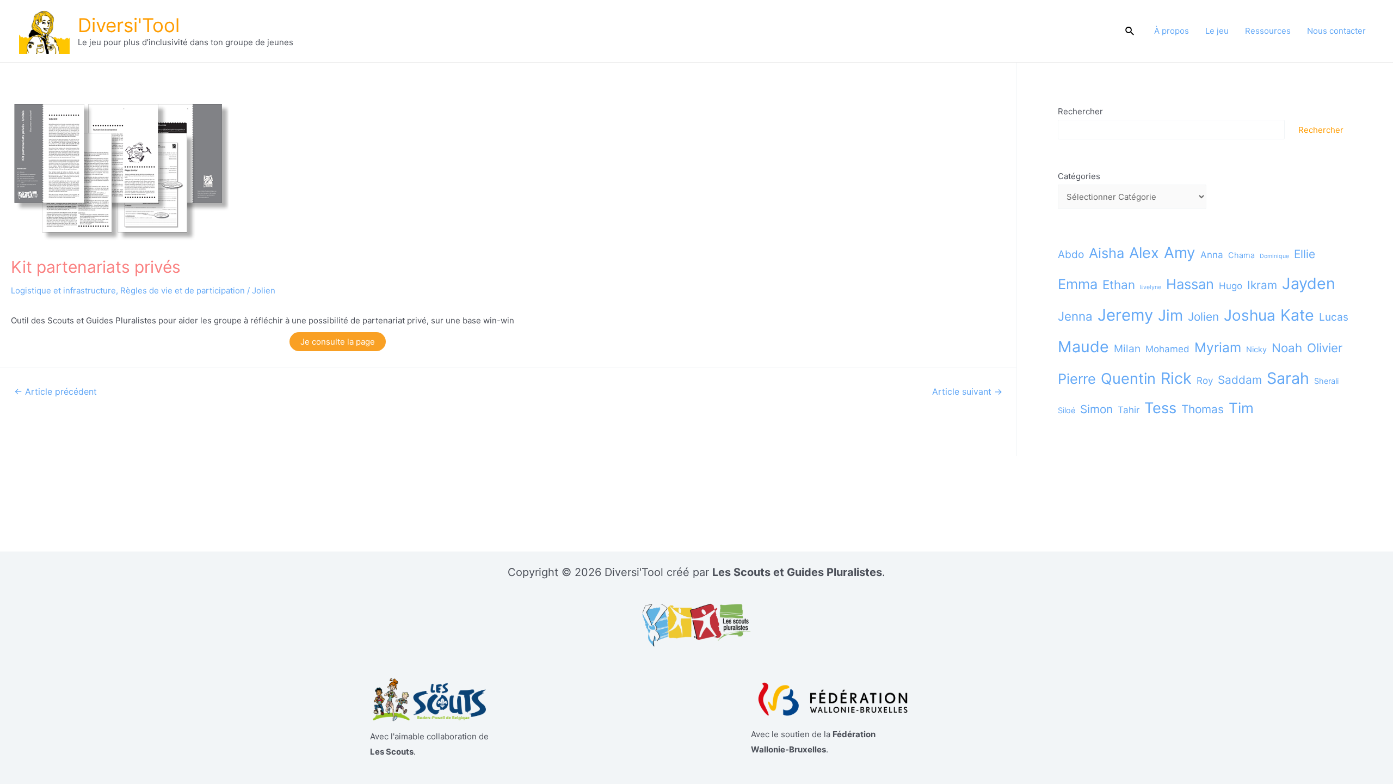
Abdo (1071, 254)
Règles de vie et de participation (182, 290)
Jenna (1075, 316)
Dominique (1274, 256)
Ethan (1118, 284)
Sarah (1288, 378)
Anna (1211, 254)
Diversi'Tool (129, 25)
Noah (1287, 347)
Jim (1170, 315)
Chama (1241, 255)
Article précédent (55, 392)
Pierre (1077, 378)
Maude (1083, 346)
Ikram (1262, 285)
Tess (1160, 408)
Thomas (1202, 409)
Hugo (1230, 285)
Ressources (1268, 31)
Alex (1144, 253)
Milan (1127, 348)
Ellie (1304, 254)
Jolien (263, 290)
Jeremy (1125, 314)
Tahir (1128, 410)
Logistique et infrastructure (63, 290)
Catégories (1079, 176)
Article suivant (967, 392)
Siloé (1066, 410)
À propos (1171, 31)
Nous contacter (1336, 31)
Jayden (1308, 283)
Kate (1297, 314)
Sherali (1326, 380)
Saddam (1240, 380)
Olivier (1324, 347)
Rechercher (1080, 111)
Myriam (1217, 347)
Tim (1241, 407)
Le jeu (1217, 31)
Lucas (1333, 316)
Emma (1078, 283)
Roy (1205, 380)
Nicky (1256, 349)
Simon (1096, 409)
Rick (1176, 378)
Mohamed (1167, 349)
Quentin (1128, 379)
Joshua (1249, 315)
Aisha (1106, 252)
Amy (1179, 252)
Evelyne (1150, 287)
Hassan (1190, 283)
